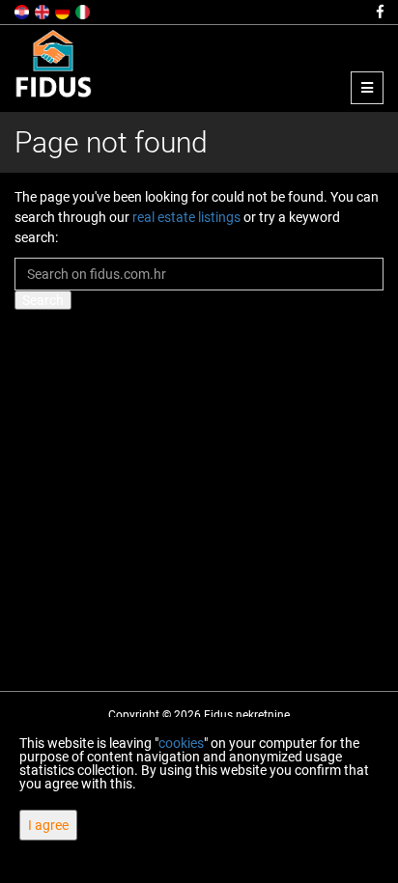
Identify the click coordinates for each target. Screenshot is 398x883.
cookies (181, 743)
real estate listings (186, 217)
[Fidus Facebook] (379, 11)
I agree (48, 825)
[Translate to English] (43, 10)
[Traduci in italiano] (84, 10)
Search (43, 300)
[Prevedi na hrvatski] (23, 10)
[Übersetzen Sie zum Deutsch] (63, 10)
